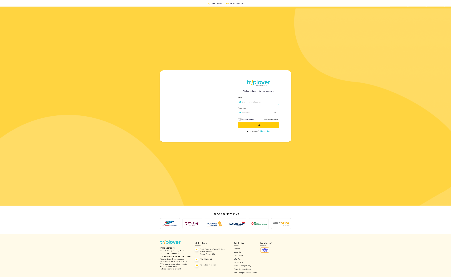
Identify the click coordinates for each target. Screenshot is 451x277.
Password (242, 108)
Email (240, 97)
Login (258, 125)
